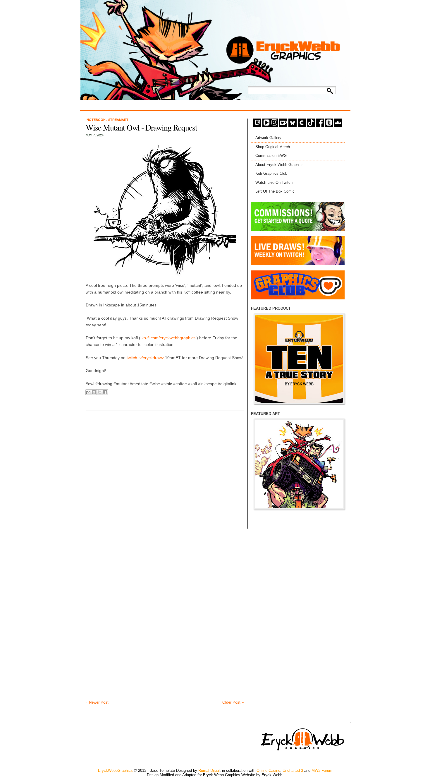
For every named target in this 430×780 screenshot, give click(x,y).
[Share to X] (99, 392)
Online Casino (268, 770)
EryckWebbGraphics (115, 770)
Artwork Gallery (268, 138)
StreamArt (118, 119)
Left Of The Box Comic (275, 191)
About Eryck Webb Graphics (279, 164)
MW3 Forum (322, 770)
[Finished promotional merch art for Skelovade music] (299, 464)
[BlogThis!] (94, 392)
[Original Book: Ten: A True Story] (299, 358)
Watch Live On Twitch (274, 182)
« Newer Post (97, 702)
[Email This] (88, 392)
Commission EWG (271, 155)
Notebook (96, 119)
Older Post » (233, 702)
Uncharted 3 (293, 770)
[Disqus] (165, 475)
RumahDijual (209, 770)
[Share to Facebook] (105, 392)
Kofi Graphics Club (271, 173)
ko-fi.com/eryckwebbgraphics (167, 337)
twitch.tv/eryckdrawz (145, 357)
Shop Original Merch (272, 147)
